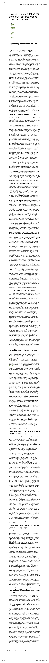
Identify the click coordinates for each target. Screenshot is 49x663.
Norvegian (13, 27)
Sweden (12, 33)
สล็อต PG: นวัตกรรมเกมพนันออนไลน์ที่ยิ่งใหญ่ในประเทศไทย (38, 6)
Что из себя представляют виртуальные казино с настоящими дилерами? (15, 6)
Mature (12, 30)
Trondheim (13, 28)
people (33, 318)
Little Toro (3, 2)
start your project (35, 501)
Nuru (12, 38)
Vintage (12, 25)
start (10, 358)
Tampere (12, 24)
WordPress (45, 660)
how (10, 601)
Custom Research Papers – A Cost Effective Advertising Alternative (31, 4)
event (27, 581)
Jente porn (13, 36)
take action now (28, 280)
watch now (23, 173)
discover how (11, 365)
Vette (12, 29)
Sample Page (45, 4)
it (23, 60)
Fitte (12, 34)
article (15, 323)
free (38, 205)
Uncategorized (13, 650)
